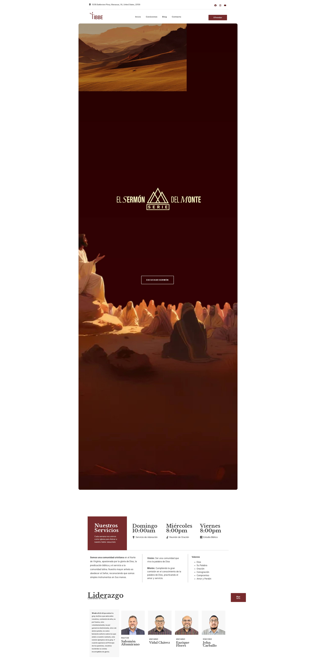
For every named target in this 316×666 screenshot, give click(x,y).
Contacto (176, 17)
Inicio (138, 17)
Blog (164, 17)
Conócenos (152, 17)
